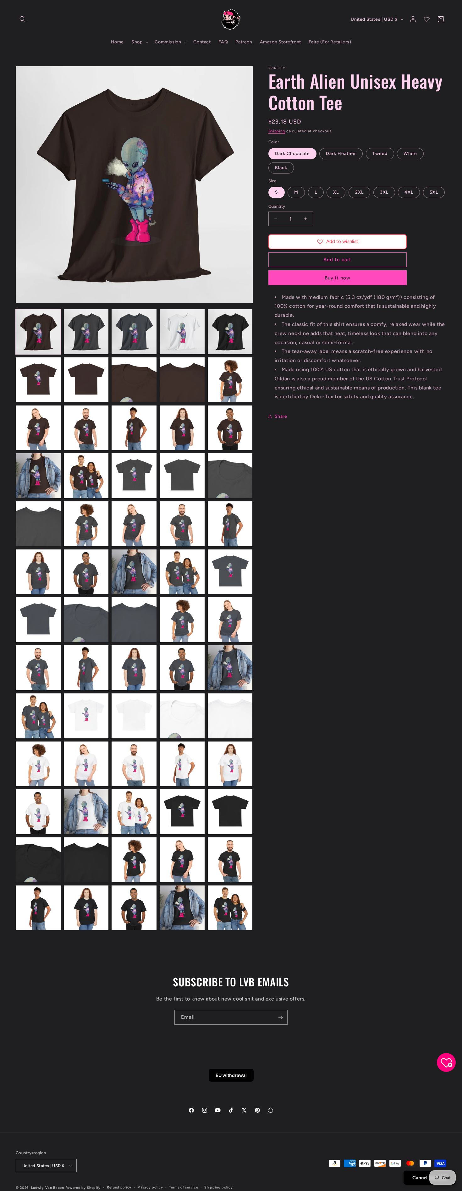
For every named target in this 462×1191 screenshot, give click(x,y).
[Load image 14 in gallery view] (182, 427)
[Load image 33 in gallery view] (134, 619)
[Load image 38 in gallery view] (134, 667)
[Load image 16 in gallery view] (38, 475)
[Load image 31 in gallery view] (38, 619)
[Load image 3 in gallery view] (134, 331)
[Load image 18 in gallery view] (134, 475)
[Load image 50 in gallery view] (230, 764)
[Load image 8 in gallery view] (134, 379)
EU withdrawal (231, 1075)
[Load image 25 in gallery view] (230, 523)
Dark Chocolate (292, 153)
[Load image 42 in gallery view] (86, 715)
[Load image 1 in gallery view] (38, 331)
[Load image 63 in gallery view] (134, 907)
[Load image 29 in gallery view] (182, 571)
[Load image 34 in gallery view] (182, 619)
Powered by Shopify (83, 1188)
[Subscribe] (280, 1017)
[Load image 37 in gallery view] (86, 667)
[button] (23, 19)
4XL (408, 192)
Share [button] (281, 416)
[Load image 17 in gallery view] (86, 475)
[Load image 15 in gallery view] (230, 427)
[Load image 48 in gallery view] (134, 764)
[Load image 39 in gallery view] (182, 667)
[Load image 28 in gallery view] (134, 571)
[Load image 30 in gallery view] (230, 571)
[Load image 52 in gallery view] (86, 811)
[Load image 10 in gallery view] (230, 379)
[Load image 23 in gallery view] (134, 523)
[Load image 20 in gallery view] (230, 475)
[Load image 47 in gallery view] (86, 764)
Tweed (380, 153)
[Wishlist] (427, 19)
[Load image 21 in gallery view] (38, 523)
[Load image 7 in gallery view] (86, 379)
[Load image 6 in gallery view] (38, 379)
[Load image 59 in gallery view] (182, 859)
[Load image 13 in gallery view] (134, 427)
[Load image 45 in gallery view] (230, 715)
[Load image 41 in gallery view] (38, 715)
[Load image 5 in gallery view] (230, 331)
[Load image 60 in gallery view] (230, 859)
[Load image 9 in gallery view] (182, 379)
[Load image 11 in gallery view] (38, 427)
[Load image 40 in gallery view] (230, 667)
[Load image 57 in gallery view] (86, 859)
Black (281, 167)
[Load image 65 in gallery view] (230, 907)
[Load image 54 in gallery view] (182, 811)
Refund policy (119, 1187)
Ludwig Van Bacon (47, 1188)
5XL (434, 192)
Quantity (276, 206)
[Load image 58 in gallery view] (134, 859)
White (410, 153)
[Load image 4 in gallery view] (182, 331)
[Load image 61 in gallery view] (38, 907)
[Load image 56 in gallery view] (38, 859)
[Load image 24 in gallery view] (182, 523)
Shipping (276, 131)
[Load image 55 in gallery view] (230, 811)
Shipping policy (218, 1187)
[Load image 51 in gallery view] (38, 811)
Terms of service (183, 1187)
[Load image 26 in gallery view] (38, 571)
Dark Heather (341, 153)
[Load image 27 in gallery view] (86, 571)
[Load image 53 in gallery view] (134, 811)
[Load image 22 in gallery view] (86, 523)
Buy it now (337, 278)
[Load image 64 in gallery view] (182, 907)
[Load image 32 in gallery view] (86, 619)
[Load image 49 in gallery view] (182, 764)
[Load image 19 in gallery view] (182, 475)
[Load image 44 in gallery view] (182, 715)
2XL (359, 192)
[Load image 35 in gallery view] (230, 619)
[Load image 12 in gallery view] (86, 427)
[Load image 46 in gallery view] (38, 764)
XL (336, 192)
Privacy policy (150, 1187)
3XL (384, 192)
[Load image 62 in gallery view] (86, 907)
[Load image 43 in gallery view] (134, 715)
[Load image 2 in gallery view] (86, 331)
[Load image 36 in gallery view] (38, 667)
